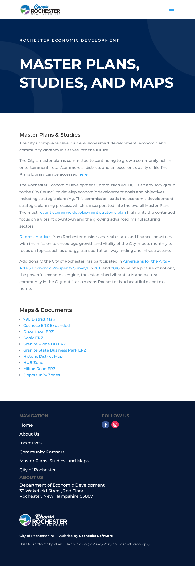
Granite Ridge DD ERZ (44, 344)
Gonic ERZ (33, 338)
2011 (98, 268)
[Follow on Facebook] (105, 424)
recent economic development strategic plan (82, 212)
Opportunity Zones (41, 375)
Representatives (35, 236)
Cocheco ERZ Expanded (46, 325)
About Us (29, 434)
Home (26, 425)
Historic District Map (43, 356)
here (83, 174)
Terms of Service (130, 544)
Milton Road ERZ (39, 369)
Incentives (31, 443)
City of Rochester (38, 469)
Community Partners (42, 452)
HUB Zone (33, 362)
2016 (115, 268)
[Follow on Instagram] (115, 424)
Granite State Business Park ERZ (54, 350)
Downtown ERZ (38, 331)
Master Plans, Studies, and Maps (54, 460)
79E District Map (39, 319)
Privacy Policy (102, 544)
